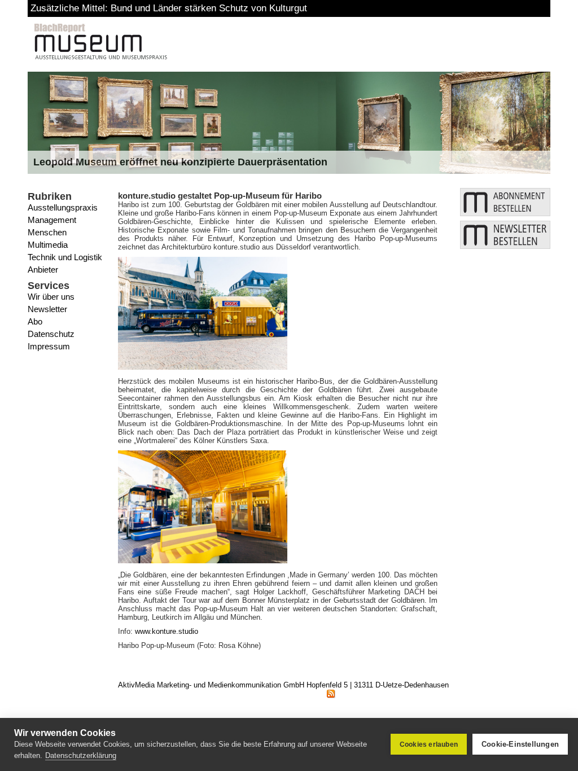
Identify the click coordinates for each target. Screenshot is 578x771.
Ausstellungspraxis (63, 207)
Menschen (47, 232)
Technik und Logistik (65, 257)
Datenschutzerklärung (80, 755)
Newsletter (47, 309)
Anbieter (43, 269)
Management (52, 220)
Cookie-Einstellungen (520, 744)
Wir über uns (51, 296)
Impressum (49, 346)
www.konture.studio (166, 631)
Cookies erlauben (429, 744)
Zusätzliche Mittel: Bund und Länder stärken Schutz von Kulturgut (168, 8)
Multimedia (48, 244)
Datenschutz (51, 334)
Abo (35, 321)
